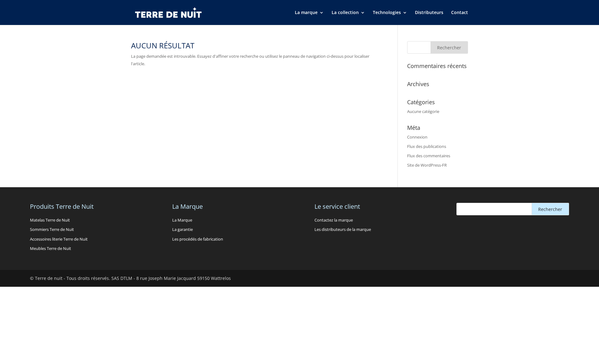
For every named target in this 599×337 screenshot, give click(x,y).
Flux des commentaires (428, 156)
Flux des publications (426, 146)
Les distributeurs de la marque (342, 229)
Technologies (387, 12)
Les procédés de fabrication (197, 239)
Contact (459, 12)
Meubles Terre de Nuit (50, 248)
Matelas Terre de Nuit (50, 220)
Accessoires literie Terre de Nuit (59, 239)
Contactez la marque (333, 220)
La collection (345, 12)
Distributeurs (429, 12)
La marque (306, 12)
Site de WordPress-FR (427, 165)
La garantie (182, 229)
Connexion (417, 137)
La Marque (182, 220)
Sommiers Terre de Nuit (52, 229)
